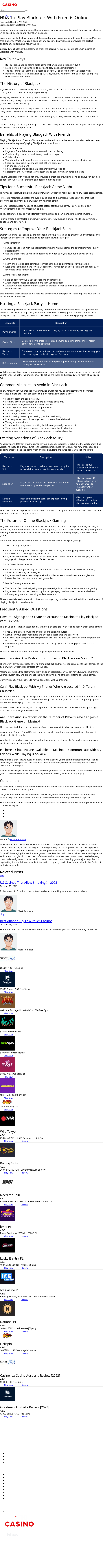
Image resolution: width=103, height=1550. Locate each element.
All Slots (9, 1462)
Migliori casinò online (16, 1489)
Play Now (8, 971)
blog (2, 875)
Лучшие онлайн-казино (17, 1477)
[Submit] (26, 10)
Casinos (9, 16)
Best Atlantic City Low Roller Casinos (26, 921)
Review (24, 1141)
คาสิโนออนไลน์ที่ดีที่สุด (16, 1495)
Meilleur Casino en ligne (17, 1486)
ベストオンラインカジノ (17, 1492)
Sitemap (9, 1510)
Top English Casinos (15, 1474)
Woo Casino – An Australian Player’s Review (27, 1456)
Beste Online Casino (15, 1480)
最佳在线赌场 (11, 1498)
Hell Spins (10, 1459)
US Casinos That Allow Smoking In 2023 (28, 882)
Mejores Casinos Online (17, 1483)
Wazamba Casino (14, 1453)
